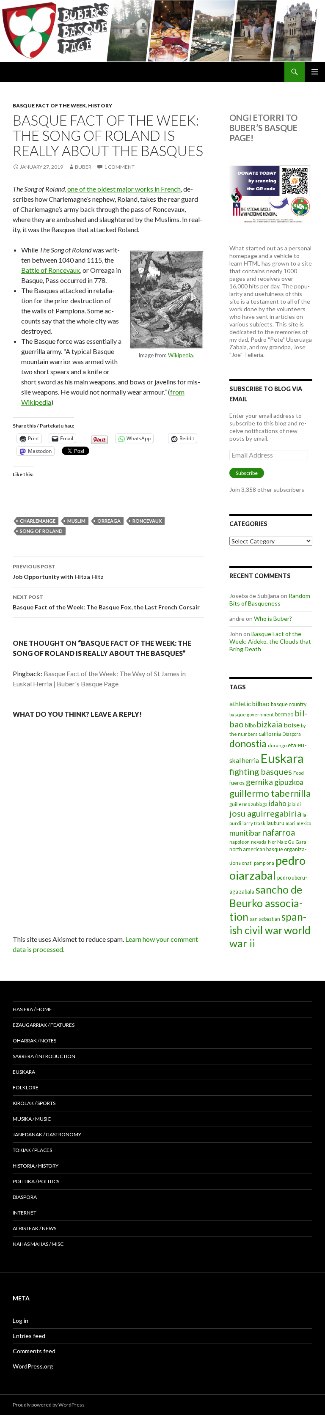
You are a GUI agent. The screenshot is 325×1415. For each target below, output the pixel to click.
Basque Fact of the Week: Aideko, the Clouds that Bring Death (270, 641)
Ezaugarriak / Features (43, 1025)
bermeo (284, 714)
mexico (304, 823)
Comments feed (34, 1351)
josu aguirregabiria (265, 813)
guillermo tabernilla (270, 793)
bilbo (250, 725)
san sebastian (265, 918)
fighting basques (260, 771)
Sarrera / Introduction (44, 1056)
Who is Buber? (273, 618)
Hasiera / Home (32, 1009)
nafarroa (278, 832)
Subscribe (247, 473)
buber (83, 167)
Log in (20, 1320)
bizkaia (269, 724)
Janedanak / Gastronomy (47, 1134)
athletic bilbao (249, 704)
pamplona (264, 863)
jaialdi (294, 804)
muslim (76, 521)
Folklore (26, 1087)
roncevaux (147, 521)
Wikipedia (180, 355)
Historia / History (35, 1166)
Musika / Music (32, 1119)
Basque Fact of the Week (49, 105)
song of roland (41, 531)
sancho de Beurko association (266, 903)
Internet (24, 1212)
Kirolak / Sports (34, 1103)
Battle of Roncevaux (50, 270)
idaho (277, 803)
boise (292, 725)
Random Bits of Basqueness (269, 599)
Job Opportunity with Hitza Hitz (58, 571)
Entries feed (29, 1335)
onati (247, 863)
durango (277, 745)
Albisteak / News (34, 1228)
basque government (251, 714)
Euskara (282, 758)
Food (298, 773)
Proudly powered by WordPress (49, 1404)
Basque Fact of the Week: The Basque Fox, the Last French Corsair (106, 602)
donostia (248, 743)
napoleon (239, 842)
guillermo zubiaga (248, 804)
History (100, 105)
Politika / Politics (36, 1181)
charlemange (37, 521)
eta (292, 745)
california (270, 733)
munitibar (245, 832)
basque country (288, 704)
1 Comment (119, 167)
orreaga (109, 521)
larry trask (253, 823)
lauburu (275, 823)
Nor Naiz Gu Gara (287, 842)
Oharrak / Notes (34, 1040)
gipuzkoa (288, 782)
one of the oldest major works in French (124, 189)
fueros (237, 783)
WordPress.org (33, 1366)
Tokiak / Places (32, 1150)
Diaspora (291, 734)
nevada (259, 842)
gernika (259, 782)
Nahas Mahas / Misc (38, 1244)
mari (290, 823)
